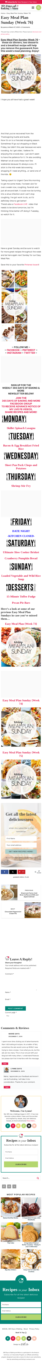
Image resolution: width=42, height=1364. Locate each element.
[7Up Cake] (10, 1241)
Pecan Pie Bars (21, 602)
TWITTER (29, 352)
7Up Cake (10, 1243)
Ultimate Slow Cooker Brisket (21, 552)
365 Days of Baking (15, 7)
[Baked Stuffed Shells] (10, 1216)
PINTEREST (28, 350)
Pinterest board (31, 265)
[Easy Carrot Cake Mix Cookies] (31, 1268)
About (26, 1329)
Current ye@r (11, 1012)
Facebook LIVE (21, 204)
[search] (38, 7)
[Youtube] (29, 1125)
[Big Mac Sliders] (10, 1268)
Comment (9, 974)
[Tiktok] (23, 1125)
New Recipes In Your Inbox (22, 2)
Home (3, 13)
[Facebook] (7, 1125)
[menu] (33, 7)
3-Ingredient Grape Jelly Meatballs (31, 1219)
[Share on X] (13, 872)
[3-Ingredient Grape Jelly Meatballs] (31, 1216)
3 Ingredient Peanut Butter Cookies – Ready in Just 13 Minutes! (31, 1244)
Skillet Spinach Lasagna (21, 428)
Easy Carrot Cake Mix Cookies (31, 1270)
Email (8, 999)
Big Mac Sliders (10, 1270)
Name (8, 992)
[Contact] (34, 1125)
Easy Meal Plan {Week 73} (21, 623)
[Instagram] (18, 1125)
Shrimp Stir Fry (21, 485)
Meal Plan (24, 877)
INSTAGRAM (14, 352)
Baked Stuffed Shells (10, 1218)
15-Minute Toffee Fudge (21, 596)
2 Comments (25, 27)
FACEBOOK (13, 350)
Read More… (31, 1121)
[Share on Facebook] (5, 872)
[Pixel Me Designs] (25, 1344)
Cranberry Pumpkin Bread (21, 558)
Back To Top (20, 1332)
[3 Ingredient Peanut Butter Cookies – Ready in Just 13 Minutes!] (31, 1241)
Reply (4, 1063)
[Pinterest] (13, 1125)
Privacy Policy (34, 1329)
